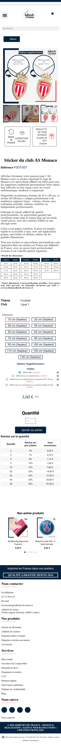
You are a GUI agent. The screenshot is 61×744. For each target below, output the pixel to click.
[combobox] (26, 28)
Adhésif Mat (31, 372)
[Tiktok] (27, 710)
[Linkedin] (20, 710)
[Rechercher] (57, 28)
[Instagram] (12, 710)
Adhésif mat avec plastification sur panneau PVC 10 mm (31, 380)
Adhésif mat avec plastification (31, 376)
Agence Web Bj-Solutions (38, 727)
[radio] (17, 319)
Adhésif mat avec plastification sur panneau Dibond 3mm (31, 386)
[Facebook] (4, 710)
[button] (4, 15)
